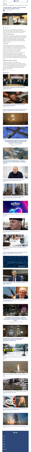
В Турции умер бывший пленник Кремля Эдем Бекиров (11, 231)
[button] (14, 19)
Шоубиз (4, 5)
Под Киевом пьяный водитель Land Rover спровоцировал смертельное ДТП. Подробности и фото (15, 319)
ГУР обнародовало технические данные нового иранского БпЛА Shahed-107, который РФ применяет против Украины (15, 141)
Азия (4, 441)
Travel (16, 5)
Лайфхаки (26, 5)
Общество (7, 5)
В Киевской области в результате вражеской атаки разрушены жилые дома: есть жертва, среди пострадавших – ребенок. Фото (13, 339)
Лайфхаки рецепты (12, 5)
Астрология (19, 5)
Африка (4, 444)
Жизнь (23, 5)
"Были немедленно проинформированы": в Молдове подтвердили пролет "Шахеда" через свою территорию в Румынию (14, 162)
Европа (4, 436)
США (4, 438)
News (3, 164)
